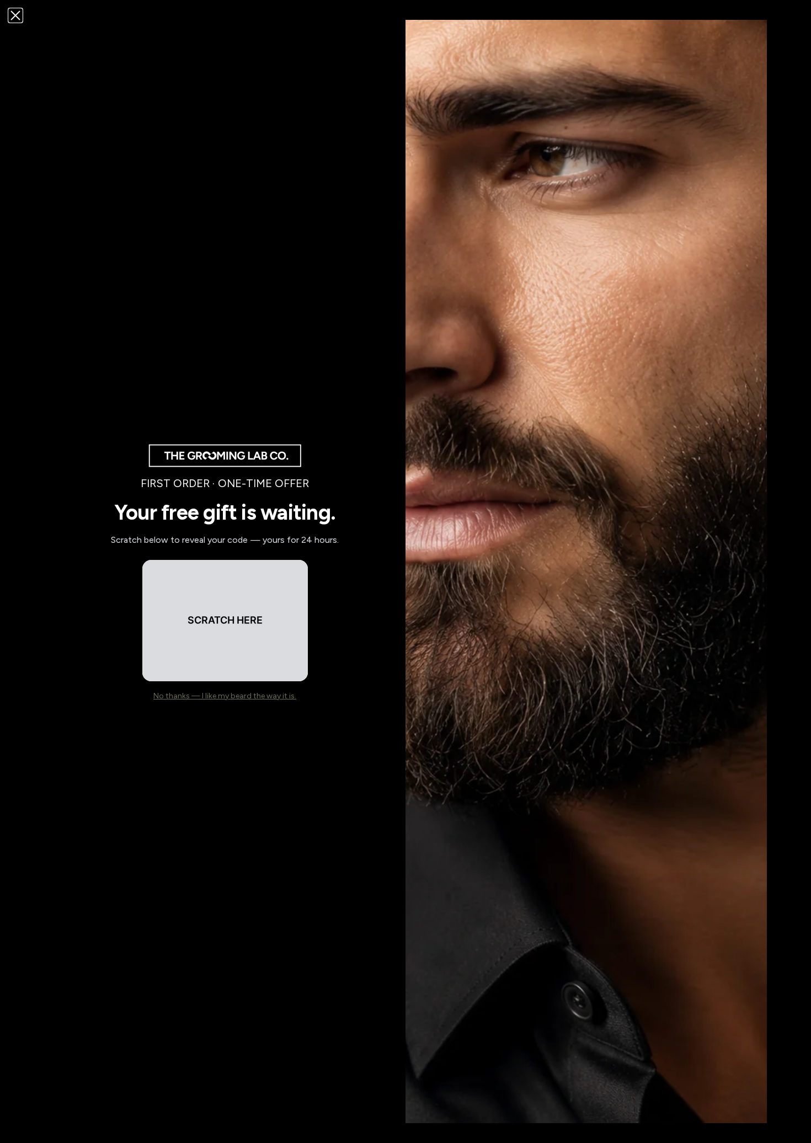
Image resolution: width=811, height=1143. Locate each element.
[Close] (15, 15)
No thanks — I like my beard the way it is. (224, 696)
